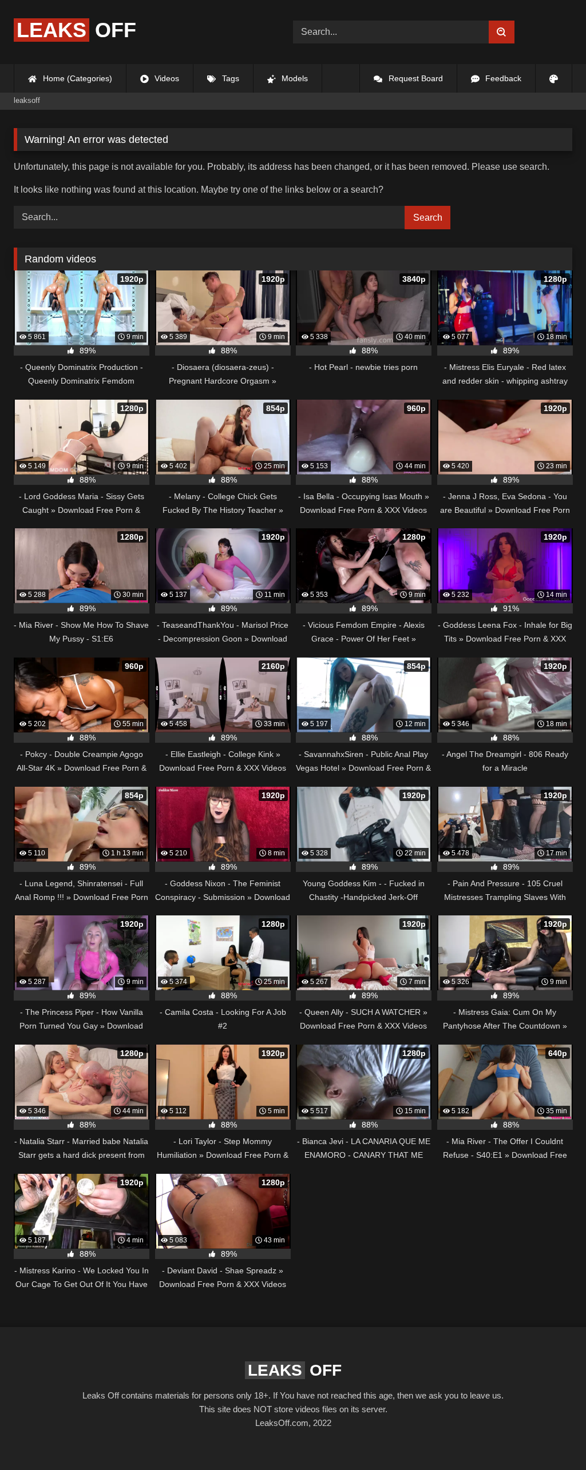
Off (76, 30)
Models (293, 78)
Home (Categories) (76, 78)
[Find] (501, 32)
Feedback (502, 78)
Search (427, 217)
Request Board (414, 78)
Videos (165, 78)
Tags (229, 78)
